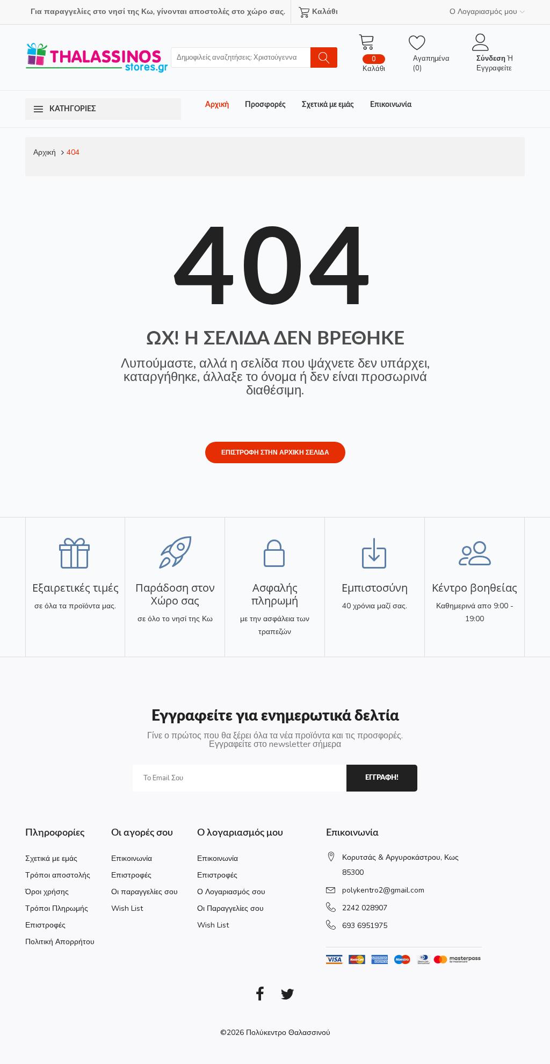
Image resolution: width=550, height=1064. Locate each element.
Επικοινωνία (390, 105)
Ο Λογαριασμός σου (231, 892)
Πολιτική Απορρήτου (60, 942)
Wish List (127, 908)
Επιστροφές (45, 925)
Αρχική (217, 105)
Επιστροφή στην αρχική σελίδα (275, 452)
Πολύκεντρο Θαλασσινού (288, 1032)
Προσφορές (265, 105)
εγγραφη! (382, 777)
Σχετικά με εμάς (328, 105)
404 (73, 152)
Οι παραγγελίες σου (144, 892)
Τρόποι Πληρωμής (56, 908)
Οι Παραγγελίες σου (230, 908)
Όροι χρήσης (47, 892)
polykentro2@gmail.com (383, 890)
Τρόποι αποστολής (57, 875)
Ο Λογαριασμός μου (483, 11)
